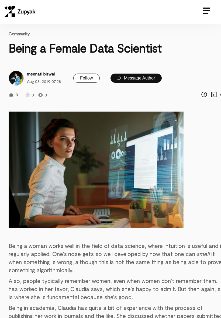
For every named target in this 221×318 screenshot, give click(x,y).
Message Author (139, 78)
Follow (86, 78)
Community (19, 33)
